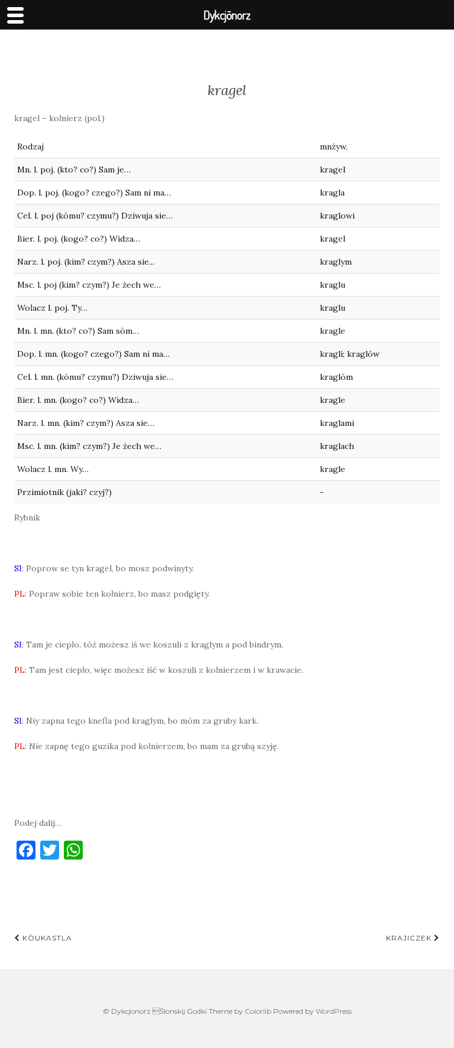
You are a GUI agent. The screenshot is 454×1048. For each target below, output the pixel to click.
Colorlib (258, 1011)
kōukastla (46, 937)
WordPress (334, 1011)
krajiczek (410, 937)
